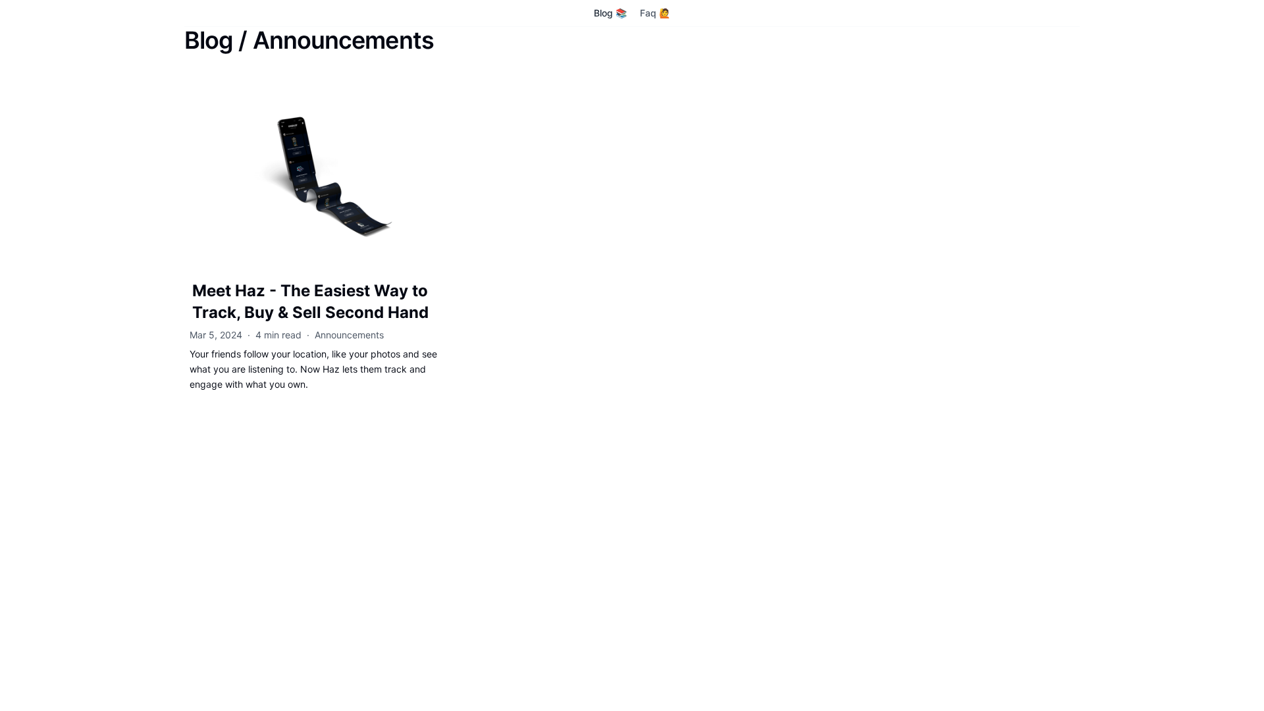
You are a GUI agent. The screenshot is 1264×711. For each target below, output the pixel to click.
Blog (208, 40)
